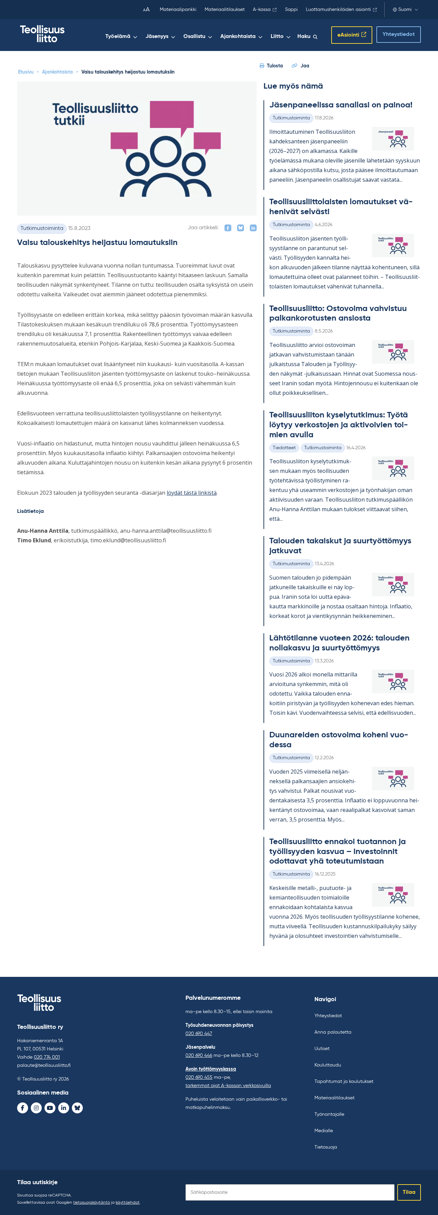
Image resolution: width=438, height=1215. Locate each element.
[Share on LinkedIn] (253, 227)
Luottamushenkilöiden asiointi (338, 9)
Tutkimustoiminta (42, 228)
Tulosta (275, 66)
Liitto (277, 36)
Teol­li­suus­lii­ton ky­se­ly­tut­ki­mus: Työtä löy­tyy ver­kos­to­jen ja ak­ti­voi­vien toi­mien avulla (338, 425)
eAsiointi (348, 35)
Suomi (405, 9)
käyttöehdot (128, 1203)
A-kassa (262, 9)
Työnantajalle (329, 1114)
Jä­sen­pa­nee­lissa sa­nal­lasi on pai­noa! (340, 105)
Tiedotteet (284, 447)
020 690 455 (198, 1077)
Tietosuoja (325, 1147)
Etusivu (26, 72)
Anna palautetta (332, 1032)
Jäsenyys (156, 36)
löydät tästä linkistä (192, 492)
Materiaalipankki (178, 9)
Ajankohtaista (238, 36)
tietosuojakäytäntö (91, 1203)
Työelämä (117, 36)
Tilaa (409, 1192)
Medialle (323, 1130)
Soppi (291, 9)
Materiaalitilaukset (225, 9)
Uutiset (322, 1048)
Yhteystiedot (399, 34)
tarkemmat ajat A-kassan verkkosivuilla (228, 1085)
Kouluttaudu (327, 1065)
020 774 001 (47, 1057)
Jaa (304, 66)
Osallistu (194, 36)
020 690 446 (198, 1055)
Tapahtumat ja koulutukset (343, 1081)
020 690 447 (198, 1033)
